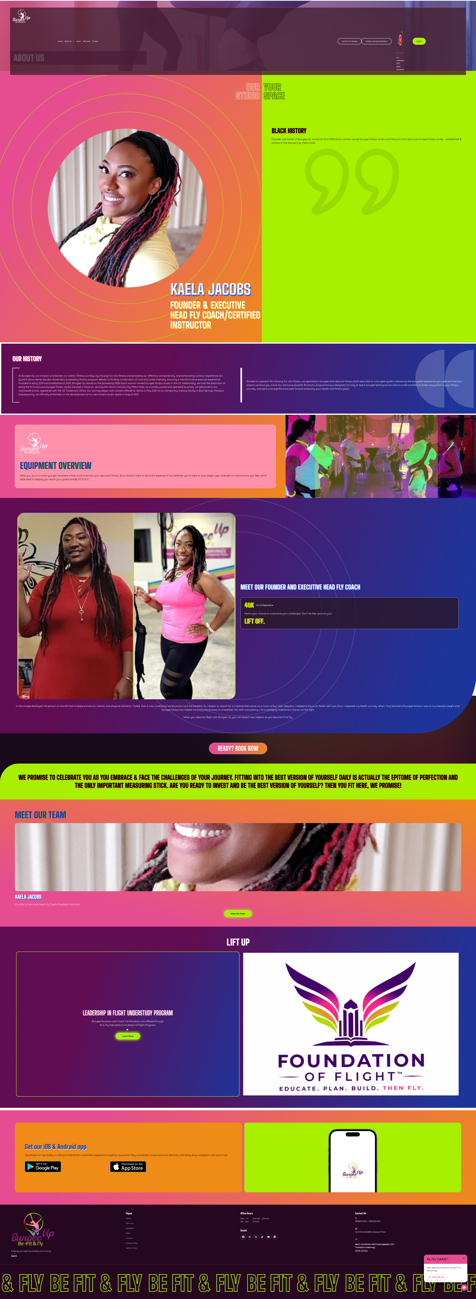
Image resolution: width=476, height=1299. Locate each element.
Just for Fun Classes (349, 41)
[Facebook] (243, 1237)
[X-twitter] (250, 1237)
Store (79, 41)
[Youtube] (268, 1237)
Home (60, 41)
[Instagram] (256, 1237)
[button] (419, 41)
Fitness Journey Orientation (376, 41)
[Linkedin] (275, 1237)
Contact (95, 41)
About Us (68, 41)
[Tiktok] (262, 1237)
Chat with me (438, 1277)
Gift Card (86, 41)
